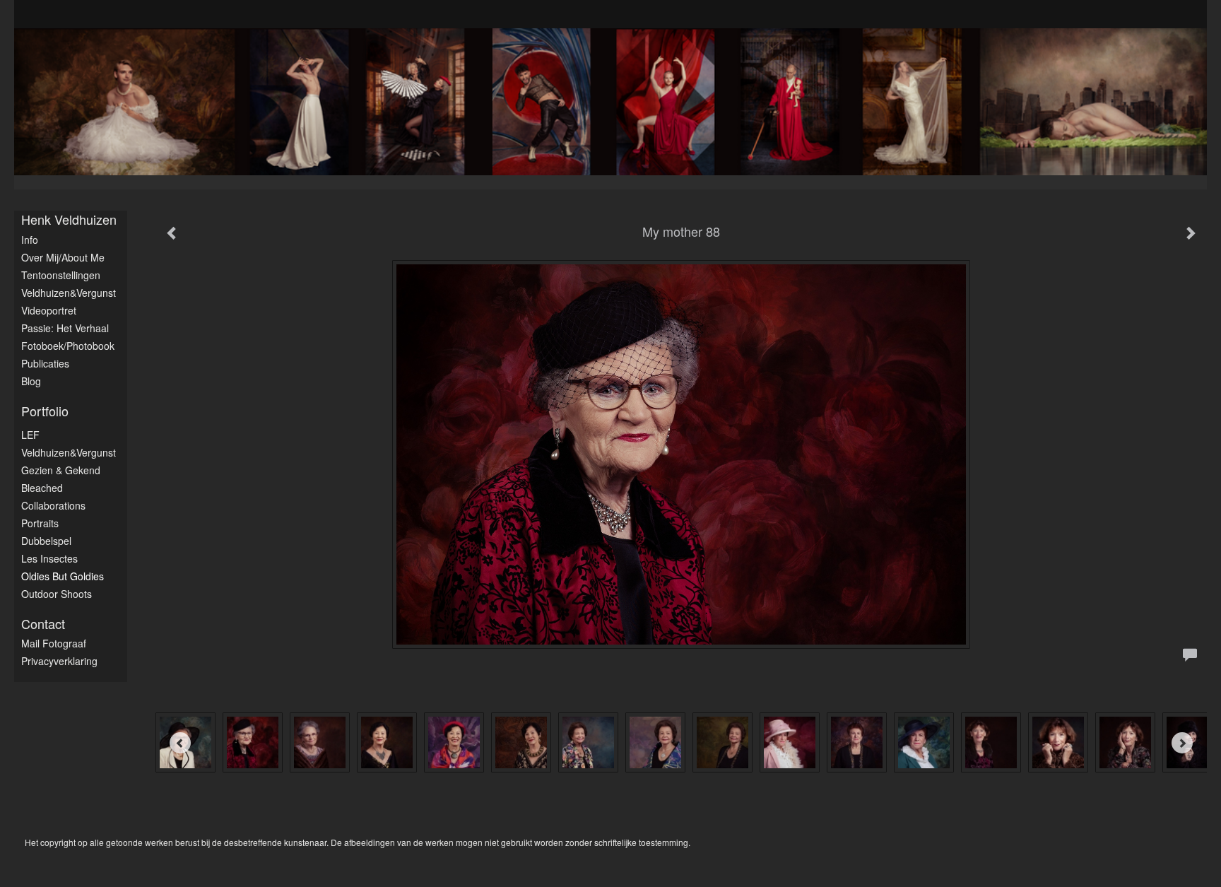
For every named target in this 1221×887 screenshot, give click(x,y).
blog (31, 381)
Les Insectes (49, 558)
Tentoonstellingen (60, 275)
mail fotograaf (53, 643)
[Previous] (180, 742)
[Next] (1182, 742)
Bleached (42, 488)
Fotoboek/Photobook (67, 346)
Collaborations (53, 505)
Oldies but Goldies (62, 576)
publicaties (45, 363)
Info (29, 240)
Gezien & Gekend (60, 470)
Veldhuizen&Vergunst (68, 293)
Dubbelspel (46, 541)
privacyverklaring (59, 661)
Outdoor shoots (56, 594)
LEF (30, 435)
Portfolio (45, 411)
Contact (43, 624)
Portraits (40, 523)
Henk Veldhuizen (69, 219)
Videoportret (48, 310)
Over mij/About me (63, 257)
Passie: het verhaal (65, 328)
